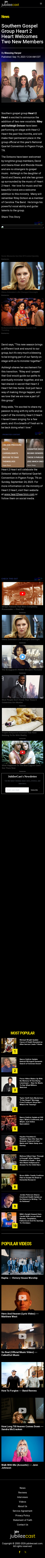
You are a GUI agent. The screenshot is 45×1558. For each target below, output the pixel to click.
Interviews (22, 1497)
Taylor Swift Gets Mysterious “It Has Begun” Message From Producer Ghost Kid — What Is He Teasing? (31, 1101)
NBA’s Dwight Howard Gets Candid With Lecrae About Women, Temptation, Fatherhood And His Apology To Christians (31, 1218)
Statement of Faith (22, 1520)
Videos (22, 1501)
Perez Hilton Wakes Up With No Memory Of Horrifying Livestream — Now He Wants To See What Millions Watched (31, 1083)
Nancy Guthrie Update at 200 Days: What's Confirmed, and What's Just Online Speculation (31, 1120)
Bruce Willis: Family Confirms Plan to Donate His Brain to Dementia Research (32, 1177)
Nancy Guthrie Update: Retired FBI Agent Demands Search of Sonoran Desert (31, 1061)
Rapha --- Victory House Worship (19, 1278)
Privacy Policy (22, 1515)
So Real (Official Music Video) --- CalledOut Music (19, 1353)
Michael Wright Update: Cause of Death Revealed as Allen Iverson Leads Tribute (31, 1042)
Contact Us (22, 1524)
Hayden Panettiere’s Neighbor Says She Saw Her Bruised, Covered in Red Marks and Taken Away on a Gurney (31, 1141)
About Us (22, 1506)
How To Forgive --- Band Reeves (19, 1390)
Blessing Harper (12, 53)
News (23, 1488)
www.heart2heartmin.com (19, 494)
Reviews (22, 1492)
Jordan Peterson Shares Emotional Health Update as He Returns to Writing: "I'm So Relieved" (31, 1198)
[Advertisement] (22, 1016)
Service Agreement (22, 1511)
